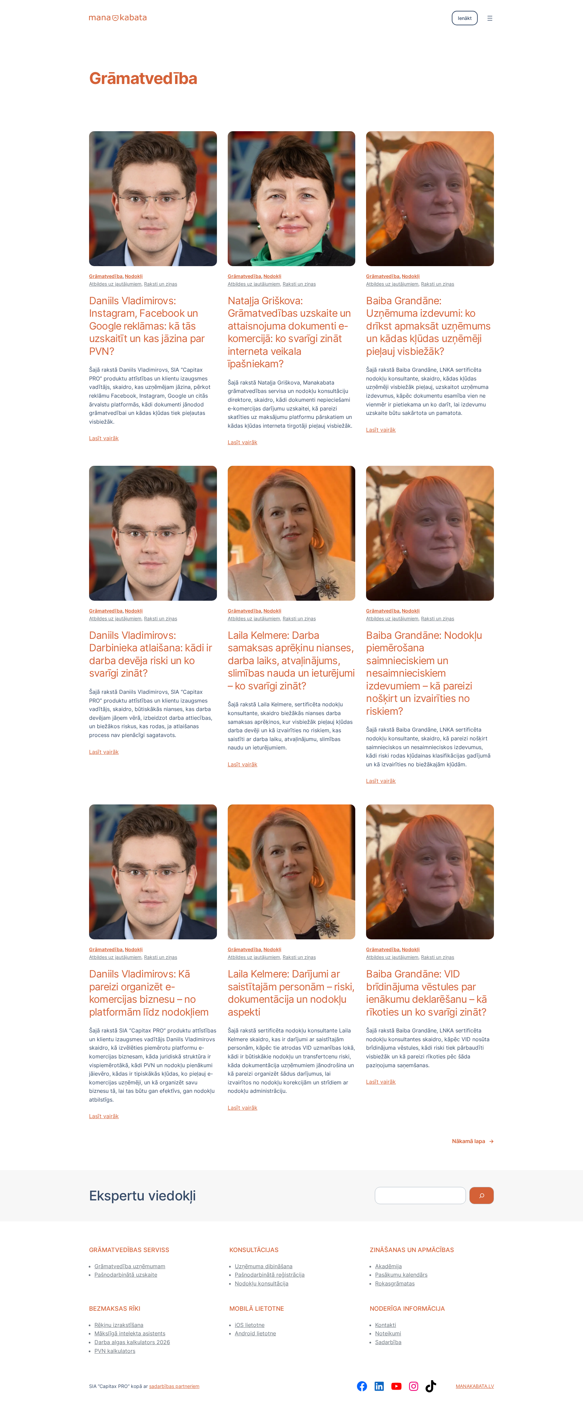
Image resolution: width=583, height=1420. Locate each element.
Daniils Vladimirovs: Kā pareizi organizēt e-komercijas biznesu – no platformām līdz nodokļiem (149, 993)
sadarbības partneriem (174, 1386)
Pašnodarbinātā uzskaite (125, 1274)
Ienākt (465, 18)
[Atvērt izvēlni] (490, 18)
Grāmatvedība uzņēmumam (129, 1266)
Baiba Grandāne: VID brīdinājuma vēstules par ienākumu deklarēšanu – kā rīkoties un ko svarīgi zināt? (426, 993)
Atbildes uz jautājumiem (115, 284)
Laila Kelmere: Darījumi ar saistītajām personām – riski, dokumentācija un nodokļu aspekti (291, 993)
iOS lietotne (250, 1325)
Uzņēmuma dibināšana (264, 1266)
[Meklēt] (481, 1195)
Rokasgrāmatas (395, 1283)
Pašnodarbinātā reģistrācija (270, 1274)
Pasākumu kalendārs (401, 1274)
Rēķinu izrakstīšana (118, 1325)
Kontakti (385, 1325)
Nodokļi (134, 276)
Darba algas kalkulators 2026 (132, 1342)
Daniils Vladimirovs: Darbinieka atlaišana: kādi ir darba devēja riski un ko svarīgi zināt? (150, 654)
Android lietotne (255, 1333)
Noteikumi (388, 1333)
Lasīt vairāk (104, 438)
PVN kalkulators (114, 1350)
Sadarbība (388, 1342)
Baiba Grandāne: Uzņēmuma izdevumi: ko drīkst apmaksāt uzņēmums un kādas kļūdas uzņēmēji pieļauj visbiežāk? (428, 325)
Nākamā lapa (473, 1141)
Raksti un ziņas (160, 284)
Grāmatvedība (105, 276)
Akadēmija (388, 1266)
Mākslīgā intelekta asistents (129, 1333)
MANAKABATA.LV (475, 1386)
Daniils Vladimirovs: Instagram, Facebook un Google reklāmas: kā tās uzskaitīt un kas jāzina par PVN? (146, 325)
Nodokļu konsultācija (261, 1283)
